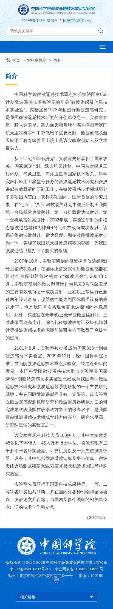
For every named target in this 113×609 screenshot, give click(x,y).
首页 (16, 60)
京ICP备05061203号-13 (30, 569)
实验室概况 (36, 60)
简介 (57, 60)
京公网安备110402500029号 (79, 569)
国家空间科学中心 (77, 21)
